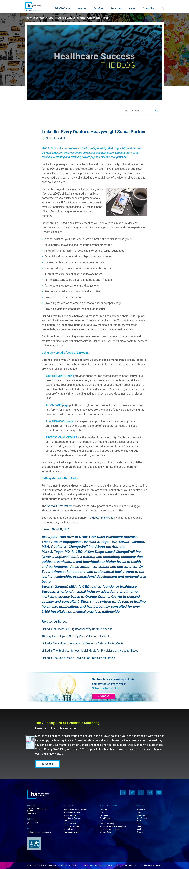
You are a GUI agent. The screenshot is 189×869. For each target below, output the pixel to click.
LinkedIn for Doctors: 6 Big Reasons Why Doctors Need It (77, 629)
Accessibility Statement (151, 865)
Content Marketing (107, 824)
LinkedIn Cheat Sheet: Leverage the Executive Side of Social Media (82, 643)
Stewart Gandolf (55, 138)
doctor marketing (102, 517)
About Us (141, 806)
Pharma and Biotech (71, 826)
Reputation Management (109, 829)
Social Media (105, 818)
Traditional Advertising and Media (113, 826)
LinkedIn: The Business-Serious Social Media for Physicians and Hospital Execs (90, 650)
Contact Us (148, 8)
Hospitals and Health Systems (75, 810)
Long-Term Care (70, 824)
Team (139, 813)
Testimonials (142, 815)
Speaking (140, 829)
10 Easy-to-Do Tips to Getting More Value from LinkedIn (76, 636)
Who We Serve (62, 8)
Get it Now (47, 764)
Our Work (98, 8)
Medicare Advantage (72, 832)
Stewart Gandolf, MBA (55, 529)
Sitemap (123, 865)
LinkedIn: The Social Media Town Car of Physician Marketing (78, 657)
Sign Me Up (103, 696)
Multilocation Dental (71, 815)
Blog (51, 17)
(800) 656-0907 (33, 823)
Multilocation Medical (72, 813)
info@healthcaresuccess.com (39, 832)
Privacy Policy (112, 865)
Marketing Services (108, 806)
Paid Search (104, 815)
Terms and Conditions (94, 865)
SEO (101, 821)
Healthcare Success (34, 17)
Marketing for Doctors (72, 818)
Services (81, 8)
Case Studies (142, 818)
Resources (116, 8)
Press (139, 826)
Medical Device (69, 829)
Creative (103, 813)
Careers (140, 832)
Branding (103, 810)
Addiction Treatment (71, 821)
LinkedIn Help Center (59, 506)
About (132, 8)
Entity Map (133, 865)
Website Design (106, 832)
